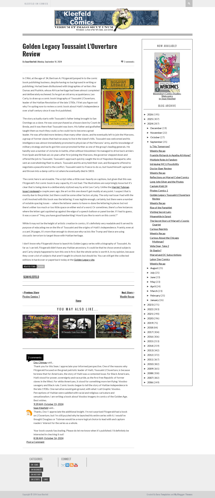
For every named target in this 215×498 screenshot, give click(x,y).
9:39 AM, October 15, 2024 (48, 403)
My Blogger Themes (183, 494)
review (41, 266)
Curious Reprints (159, 228)
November (156, 132)
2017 (150, 331)
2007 (150, 377)
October (155, 137)
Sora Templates (163, 494)
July (152, 272)
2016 (150, 336)
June (153, 277)
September (156, 141)
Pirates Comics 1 (159, 190)
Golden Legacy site (84, 259)
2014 (150, 345)
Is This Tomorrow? (160, 146)
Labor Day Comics (160, 259)
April (153, 286)
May (153, 281)
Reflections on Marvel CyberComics (169, 177)
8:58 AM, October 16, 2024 (48, 438)
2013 (150, 350)
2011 (150, 359)
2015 (150, 341)
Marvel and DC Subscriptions (165, 254)
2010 (150, 363)
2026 (150, 114)
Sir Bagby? (155, 250)
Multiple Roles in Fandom (163, 159)
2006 (150, 382)
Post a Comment (35, 441)
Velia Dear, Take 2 (159, 245)
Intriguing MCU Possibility (164, 163)
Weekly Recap (157, 150)
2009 (150, 368)
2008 (150, 373)
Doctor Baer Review (161, 168)
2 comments (129, 61)
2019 (150, 322)
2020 (150, 318)
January (154, 299)
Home (78, 301)
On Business (36, 469)
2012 (150, 354)
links (46, 479)
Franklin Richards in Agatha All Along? (170, 155)
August (154, 267)
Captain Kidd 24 (158, 186)
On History (35, 474)
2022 (150, 309)
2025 (150, 118)
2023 (150, 304)
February (155, 295)
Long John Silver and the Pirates (167, 181)
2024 (150, 123)
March (154, 290)
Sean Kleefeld (30, 61)
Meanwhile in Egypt (160, 216)
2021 (150, 313)
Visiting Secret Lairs (160, 211)
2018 (150, 327)
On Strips (35, 479)
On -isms (34, 464)
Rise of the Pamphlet (161, 207)
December (156, 128)
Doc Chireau (40, 362)
